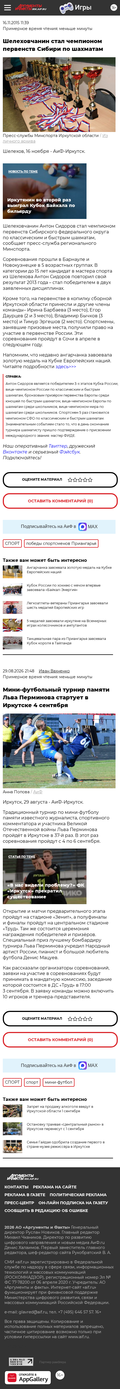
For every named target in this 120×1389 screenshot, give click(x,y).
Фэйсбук (69, 452)
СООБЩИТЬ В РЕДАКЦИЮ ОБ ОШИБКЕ (46, 1210)
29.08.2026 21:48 (18, 671)
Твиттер (58, 446)
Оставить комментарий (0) (60, 500)
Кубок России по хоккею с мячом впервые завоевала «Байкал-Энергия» (63, 587)
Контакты (16, 1186)
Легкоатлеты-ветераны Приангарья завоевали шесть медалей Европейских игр (67, 605)
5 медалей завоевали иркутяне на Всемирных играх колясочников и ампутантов (66, 623)
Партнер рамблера (52, 1362)
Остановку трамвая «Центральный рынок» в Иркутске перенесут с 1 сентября (65, 1126)
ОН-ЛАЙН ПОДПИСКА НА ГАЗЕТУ (73, 1202)
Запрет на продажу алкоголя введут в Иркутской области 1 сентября (60, 1108)
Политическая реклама (78, 1194)
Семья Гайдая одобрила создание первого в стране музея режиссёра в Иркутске (66, 1144)
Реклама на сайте (54, 1186)
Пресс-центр (19, 1202)
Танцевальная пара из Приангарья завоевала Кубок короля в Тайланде (66, 641)
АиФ (37, 791)
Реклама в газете (24, 1194)
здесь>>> (66, 366)
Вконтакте (15, 452)
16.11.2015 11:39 (16, 22)
